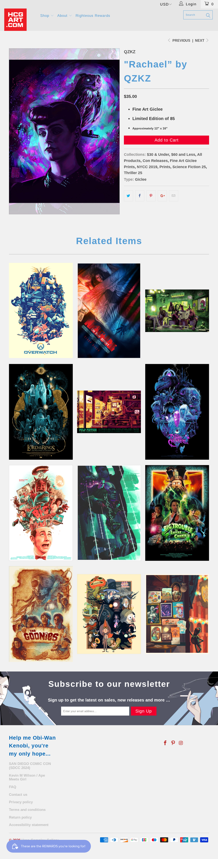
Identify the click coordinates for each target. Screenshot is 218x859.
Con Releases (155, 161)
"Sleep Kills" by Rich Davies (109, 311)
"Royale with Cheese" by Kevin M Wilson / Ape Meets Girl (109, 412)
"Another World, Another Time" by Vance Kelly (177, 412)
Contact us (18, 795)
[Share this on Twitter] (128, 195)
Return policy (20, 817)
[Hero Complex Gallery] (19, 20)
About (63, 16)
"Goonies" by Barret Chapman (41, 614)
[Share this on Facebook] (139, 195)
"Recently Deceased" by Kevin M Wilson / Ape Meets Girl (177, 311)
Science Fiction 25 (189, 167)
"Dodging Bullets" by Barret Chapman (109, 513)
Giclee (140, 179)
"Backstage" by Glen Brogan (177, 614)
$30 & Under (158, 154)
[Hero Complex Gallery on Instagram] (181, 743)
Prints (164, 167)
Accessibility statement (29, 825)
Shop (45, 16)
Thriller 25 (133, 173)
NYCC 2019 (147, 167)
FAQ (12, 787)
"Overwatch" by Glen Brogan (41, 310)
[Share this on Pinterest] (151, 195)
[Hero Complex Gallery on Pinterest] (173, 743)
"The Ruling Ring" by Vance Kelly (41, 412)
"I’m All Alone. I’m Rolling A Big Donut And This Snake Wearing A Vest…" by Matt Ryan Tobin (41, 513)
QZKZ (129, 51)
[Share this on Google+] (162, 195)
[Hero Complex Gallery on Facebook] (165, 743)
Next (200, 40)
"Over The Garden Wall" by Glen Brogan (109, 614)
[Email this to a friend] (173, 195)
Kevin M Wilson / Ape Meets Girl (27, 777)
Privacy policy (21, 802)
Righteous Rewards (93, 16)
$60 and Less (183, 154)
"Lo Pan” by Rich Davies (177, 513)
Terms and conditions (27, 810)
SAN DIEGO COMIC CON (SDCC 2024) (30, 766)
